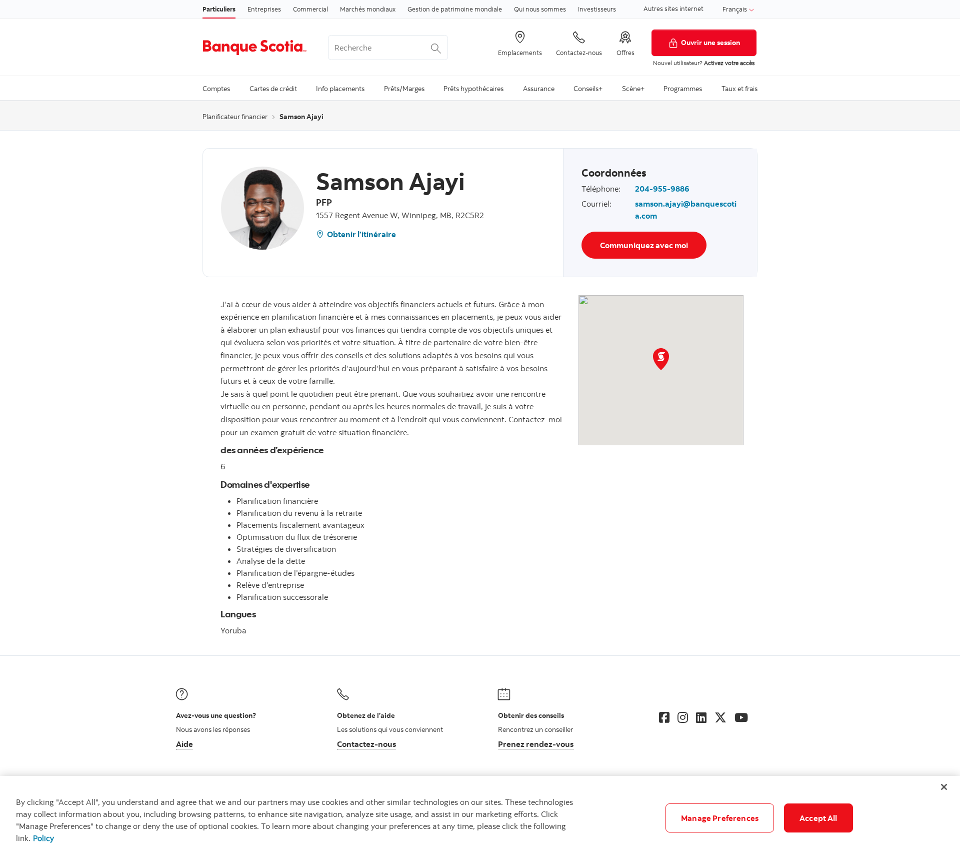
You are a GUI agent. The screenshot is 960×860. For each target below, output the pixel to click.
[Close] (944, 787)
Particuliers (219, 9)
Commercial (310, 9)
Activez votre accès (729, 63)
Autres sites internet (674, 9)
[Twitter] (720, 717)
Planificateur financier (235, 116)
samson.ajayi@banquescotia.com (685, 210)
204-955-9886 (662, 189)
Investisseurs (597, 9)
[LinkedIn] (701, 717)
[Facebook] (664, 717)
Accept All (819, 818)
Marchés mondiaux (368, 9)
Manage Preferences (719, 818)
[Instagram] (683, 717)
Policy (43, 838)
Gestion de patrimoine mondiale (455, 9)
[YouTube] (741, 717)
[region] (480, 818)
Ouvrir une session (710, 42)
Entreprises (264, 9)
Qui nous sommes (540, 9)
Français (735, 9)
